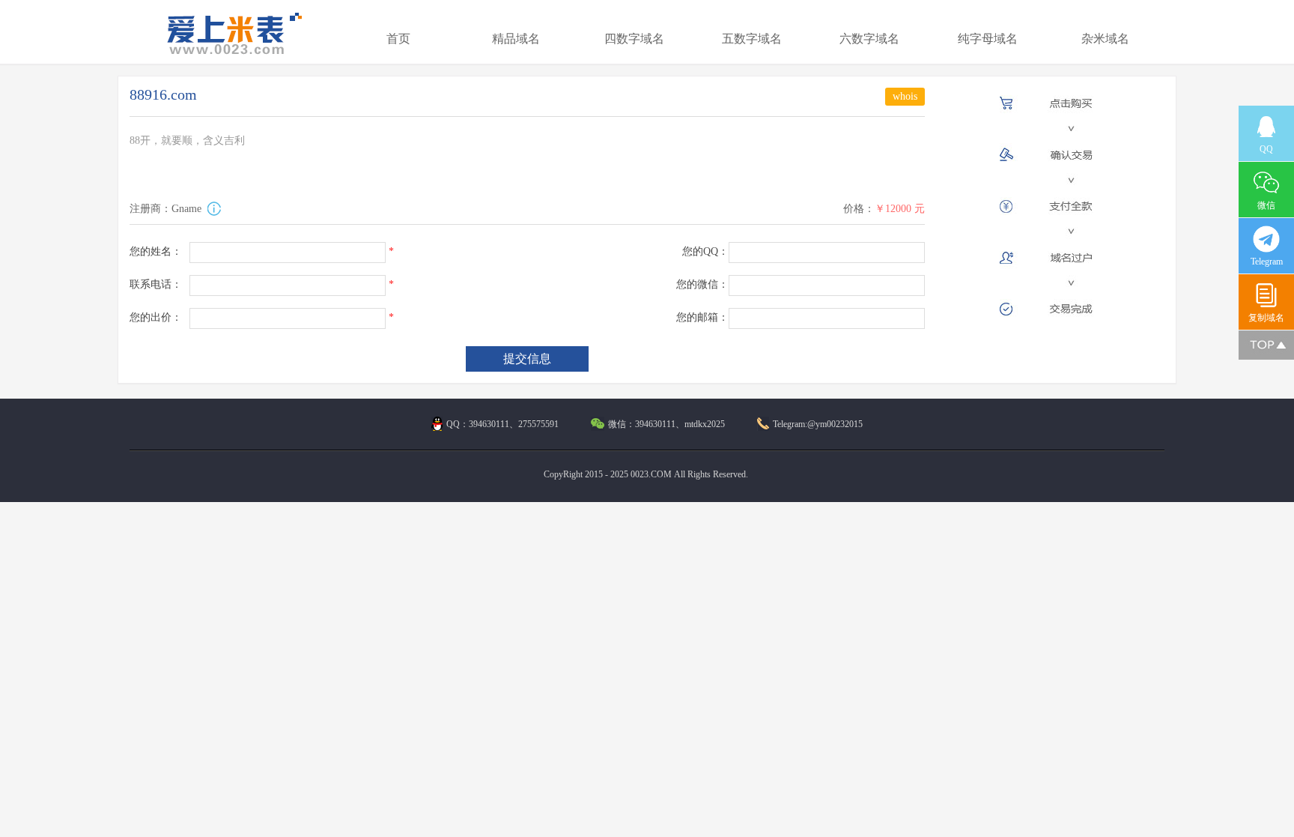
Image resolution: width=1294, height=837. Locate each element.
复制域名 (1266, 317)
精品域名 (516, 38)
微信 (1266, 205)
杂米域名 (1105, 38)
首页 (398, 38)
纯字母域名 (988, 38)
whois (905, 96)
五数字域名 (752, 38)
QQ (1266, 149)
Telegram (1267, 261)
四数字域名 (634, 38)
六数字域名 (869, 38)
